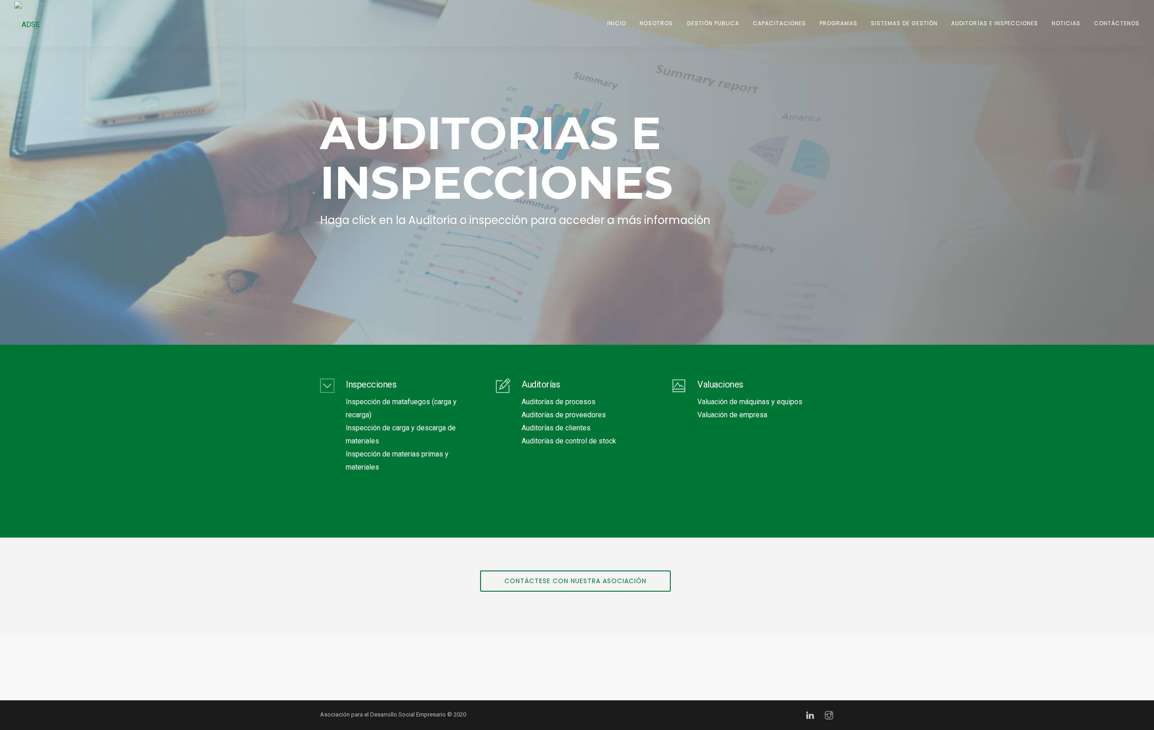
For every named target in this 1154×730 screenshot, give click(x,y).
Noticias (1066, 23)
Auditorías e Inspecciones (994, 23)
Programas (838, 23)
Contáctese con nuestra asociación (575, 580)
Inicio (616, 23)
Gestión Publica (713, 23)
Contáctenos (1117, 23)
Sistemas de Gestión (904, 23)
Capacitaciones (779, 23)
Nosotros (656, 23)
